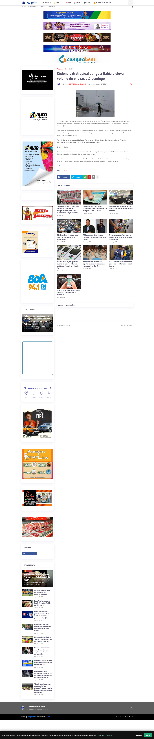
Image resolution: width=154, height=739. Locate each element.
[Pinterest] (89, 177)
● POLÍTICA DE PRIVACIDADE (29, 7)
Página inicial (61, 69)
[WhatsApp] (85, 177)
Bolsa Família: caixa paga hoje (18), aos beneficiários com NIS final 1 (37, 577)
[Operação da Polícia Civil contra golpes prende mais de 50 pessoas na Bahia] (121, 197)
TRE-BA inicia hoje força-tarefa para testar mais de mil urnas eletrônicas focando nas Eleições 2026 (68, 265)
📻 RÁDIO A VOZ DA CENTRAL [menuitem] (103, 3)
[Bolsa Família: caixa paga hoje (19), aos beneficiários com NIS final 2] (27, 603)
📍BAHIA (70, 69)
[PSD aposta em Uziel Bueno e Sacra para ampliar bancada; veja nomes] (95, 226)
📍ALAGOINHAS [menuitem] (46, 3)
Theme (48, 717)
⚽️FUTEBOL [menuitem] (87, 3)
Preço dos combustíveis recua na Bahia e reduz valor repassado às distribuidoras (120, 237)
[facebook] (132, 7)
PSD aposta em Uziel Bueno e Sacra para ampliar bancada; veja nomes (94, 237)
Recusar (139, 735)
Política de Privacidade (104, 735)
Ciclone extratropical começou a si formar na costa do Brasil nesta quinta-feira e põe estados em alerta (43, 674)
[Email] (93, 177)
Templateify (31, 717)
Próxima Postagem (126, 325)
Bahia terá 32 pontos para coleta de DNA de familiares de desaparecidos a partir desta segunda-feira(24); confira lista (68, 209)
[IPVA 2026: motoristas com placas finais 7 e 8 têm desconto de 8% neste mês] (69, 281)
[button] (130, 2)
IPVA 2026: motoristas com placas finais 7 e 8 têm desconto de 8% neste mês (68, 292)
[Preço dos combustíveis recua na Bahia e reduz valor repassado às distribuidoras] (121, 226)
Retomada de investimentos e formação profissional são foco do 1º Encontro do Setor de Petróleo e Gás (37, 320)
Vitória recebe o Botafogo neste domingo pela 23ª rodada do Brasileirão (42, 592)
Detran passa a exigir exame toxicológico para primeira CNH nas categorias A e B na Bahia (95, 208)
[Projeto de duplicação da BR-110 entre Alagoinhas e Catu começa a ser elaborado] (27, 639)
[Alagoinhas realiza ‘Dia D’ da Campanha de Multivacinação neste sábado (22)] (27, 663)
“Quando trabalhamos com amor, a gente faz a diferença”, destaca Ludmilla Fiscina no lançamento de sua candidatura (43, 688)
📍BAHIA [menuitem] (68, 3)
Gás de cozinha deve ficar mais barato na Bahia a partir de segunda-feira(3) (67, 237)
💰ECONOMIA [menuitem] (58, 3)
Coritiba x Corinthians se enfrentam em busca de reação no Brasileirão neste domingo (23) (42, 651)
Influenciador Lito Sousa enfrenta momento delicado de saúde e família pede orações (42, 628)
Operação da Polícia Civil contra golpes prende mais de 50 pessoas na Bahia (121, 208)
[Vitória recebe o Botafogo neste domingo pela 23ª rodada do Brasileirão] (27, 592)
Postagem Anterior (64, 325)
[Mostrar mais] (97, 177)
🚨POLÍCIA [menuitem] (77, 3)
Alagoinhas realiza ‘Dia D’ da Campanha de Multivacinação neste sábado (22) (43, 663)
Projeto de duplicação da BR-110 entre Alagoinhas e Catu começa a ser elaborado (43, 639)
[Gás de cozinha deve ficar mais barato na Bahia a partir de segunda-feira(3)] (69, 226)
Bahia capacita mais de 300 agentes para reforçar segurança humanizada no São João (94, 264)
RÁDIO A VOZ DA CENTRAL (124, 717)
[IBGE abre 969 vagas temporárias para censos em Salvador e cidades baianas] (121, 252)
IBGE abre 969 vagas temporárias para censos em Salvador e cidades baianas (121, 264)
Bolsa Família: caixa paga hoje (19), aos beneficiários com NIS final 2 (42, 603)
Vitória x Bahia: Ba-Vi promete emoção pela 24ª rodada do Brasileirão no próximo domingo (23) (42, 615)
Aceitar (148, 735)
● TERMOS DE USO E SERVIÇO (47, 7)
